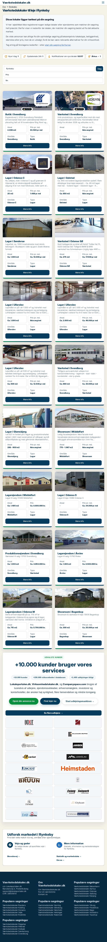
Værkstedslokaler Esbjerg (85, 896)
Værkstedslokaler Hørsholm (50, 910)
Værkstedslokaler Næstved (50, 915)
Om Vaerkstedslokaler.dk (49, 889)
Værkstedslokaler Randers (14, 905)
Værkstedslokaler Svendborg (15, 933)
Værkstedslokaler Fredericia (86, 907)
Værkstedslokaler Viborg (85, 905)
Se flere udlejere (53, 713)
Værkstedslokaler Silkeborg (50, 907)
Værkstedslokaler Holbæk (14, 929)
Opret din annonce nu (24, 701)
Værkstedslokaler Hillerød (14, 926)
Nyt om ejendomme (46, 892)
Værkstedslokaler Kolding (14, 907)
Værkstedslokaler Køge (84, 910)
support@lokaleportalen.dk (14, 891)
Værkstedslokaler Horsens (14, 910)
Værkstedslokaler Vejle (12, 912)
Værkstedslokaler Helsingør (50, 912)
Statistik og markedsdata (68, 856)
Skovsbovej (12, 856)
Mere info (27, 145)
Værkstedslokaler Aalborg (85, 893)
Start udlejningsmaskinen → (80, 701)
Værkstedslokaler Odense (85, 891)
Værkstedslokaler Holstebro (86, 912)
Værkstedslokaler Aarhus (85, 889)
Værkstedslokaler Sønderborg (16, 931)
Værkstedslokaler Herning (49, 905)
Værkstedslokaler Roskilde (14, 915)
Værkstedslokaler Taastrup (85, 915)
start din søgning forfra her (58, 45)
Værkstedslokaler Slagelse (14, 924)
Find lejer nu (50, 701)
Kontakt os (42, 894)
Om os (59, 860)
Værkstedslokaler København (86, 886)
